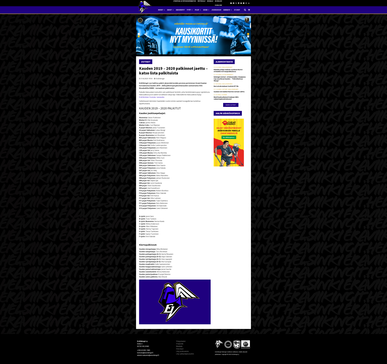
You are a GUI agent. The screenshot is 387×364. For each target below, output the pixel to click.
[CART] (249, 10)
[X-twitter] (236, 3)
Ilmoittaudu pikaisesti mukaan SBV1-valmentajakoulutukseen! (226, 98)
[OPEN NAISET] (173, 10)
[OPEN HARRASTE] (231, 10)
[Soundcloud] (248, 3)
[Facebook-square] (233, 3)
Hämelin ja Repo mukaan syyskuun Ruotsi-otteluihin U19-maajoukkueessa (228, 70)
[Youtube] (241, 3)
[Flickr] (243, 3)
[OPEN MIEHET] (164, 10)
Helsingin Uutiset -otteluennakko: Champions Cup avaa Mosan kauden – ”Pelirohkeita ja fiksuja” (230, 79)
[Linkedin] (238, 3)
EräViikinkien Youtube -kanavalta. (151, 97)
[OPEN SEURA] (208, 10)
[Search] (245, 10)
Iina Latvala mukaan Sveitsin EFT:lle (226, 86)
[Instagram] (246, 3)
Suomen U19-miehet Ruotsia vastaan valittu (229, 92)
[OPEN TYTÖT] (192, 10)
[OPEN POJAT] (200, 10)
